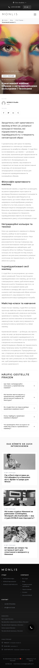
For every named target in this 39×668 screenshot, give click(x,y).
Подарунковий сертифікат (27, 585)
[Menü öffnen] (35, 14)
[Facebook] (4, 113)
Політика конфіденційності (24, 664)
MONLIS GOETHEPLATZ (10, 584)
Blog (23, 581)
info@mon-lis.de (9, 607)
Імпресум (8, 664)
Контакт (24, 592)
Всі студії (25, 578)
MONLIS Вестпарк (8, 578)
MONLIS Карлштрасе (9, 581)
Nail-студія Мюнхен (7, 619)
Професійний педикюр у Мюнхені (12, 625)
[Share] (18, 113)
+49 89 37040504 (9, 604)
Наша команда (26, 589)
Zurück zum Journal (13, 71)
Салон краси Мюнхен (8, 628)
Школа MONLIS (27, 595)
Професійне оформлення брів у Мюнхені (15, 622)
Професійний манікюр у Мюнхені (12, 631)
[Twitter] (8, 113)
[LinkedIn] (13, 113)
